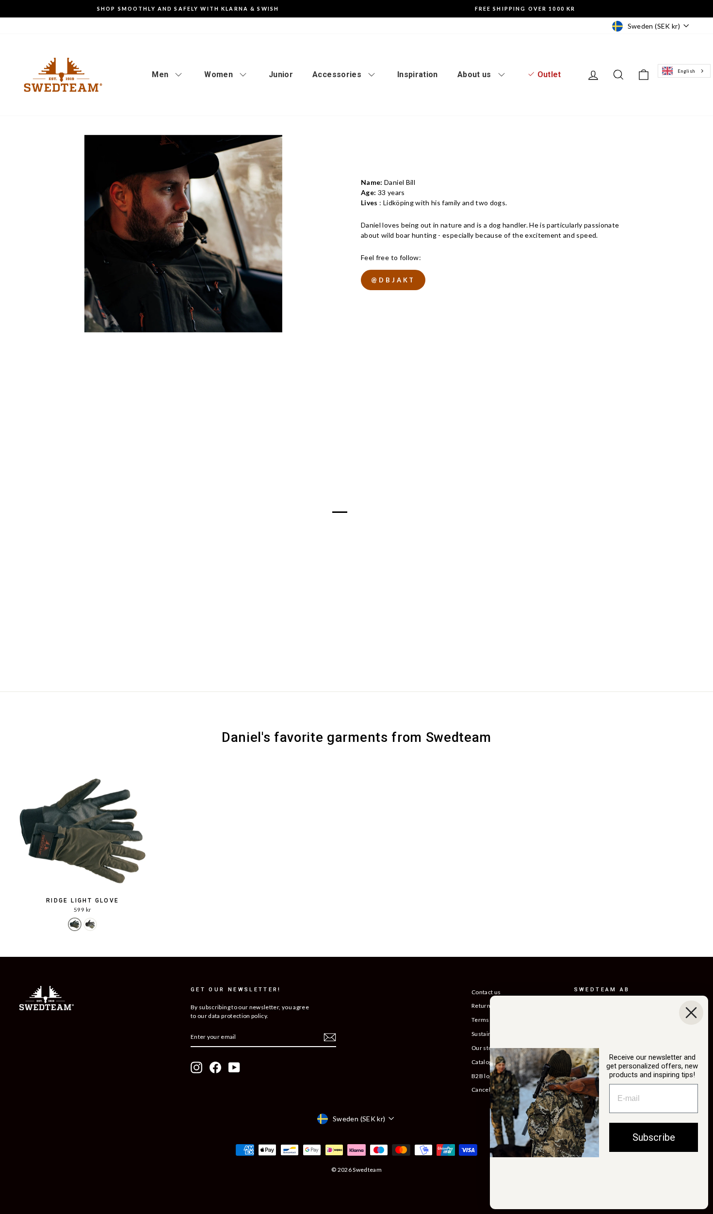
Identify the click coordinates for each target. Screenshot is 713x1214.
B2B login (484, 1076)
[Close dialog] (691, 1013)
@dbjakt (393, 280)
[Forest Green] (74, 924)
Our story (484, 1047)
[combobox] (684, 71)
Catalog (481, 1062)
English (686, 71)
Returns (482, 1005)
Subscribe (653, 1137)
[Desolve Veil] (90, 924)
